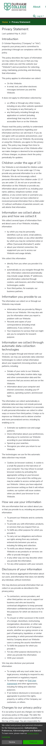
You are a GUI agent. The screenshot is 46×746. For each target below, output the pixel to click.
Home (5, 22)
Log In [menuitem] (39, 16)
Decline (12, 742)
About (36, 6)
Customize (6, 737)
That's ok (33, 742)
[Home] (15, 7)
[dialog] (23, 734)
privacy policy (32, 733)
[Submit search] (34, 16)
